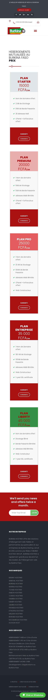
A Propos (13, 682)
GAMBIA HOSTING (15, 598)
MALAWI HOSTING (16, 614)
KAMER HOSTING (15, 602)
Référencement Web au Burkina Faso (24, 655)
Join (34, 512)
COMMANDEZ (24, 308)
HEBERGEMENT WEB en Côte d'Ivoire (23, 637)
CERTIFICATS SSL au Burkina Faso (22, 658)
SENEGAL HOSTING (16, 581)
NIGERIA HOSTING (15, 587)
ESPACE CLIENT (24, 10)
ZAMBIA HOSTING (15, 605)
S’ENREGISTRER (33, 687)
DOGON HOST (14, 623)
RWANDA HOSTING (16, 608)
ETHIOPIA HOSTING (16, 611)
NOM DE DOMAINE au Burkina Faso (22, 646)
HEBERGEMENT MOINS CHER (19, 661)
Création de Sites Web (28, 682)
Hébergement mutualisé (17, 687)
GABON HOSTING (15, 593)
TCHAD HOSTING (15, 590)
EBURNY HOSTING (15, 577)
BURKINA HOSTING (16, 583)
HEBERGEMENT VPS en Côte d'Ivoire (22, 640)
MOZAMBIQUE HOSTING (18, 620)
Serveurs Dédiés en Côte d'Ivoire (22, 643)
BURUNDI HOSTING (16, 617)
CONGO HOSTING (16, 596)
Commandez (24, 139)
